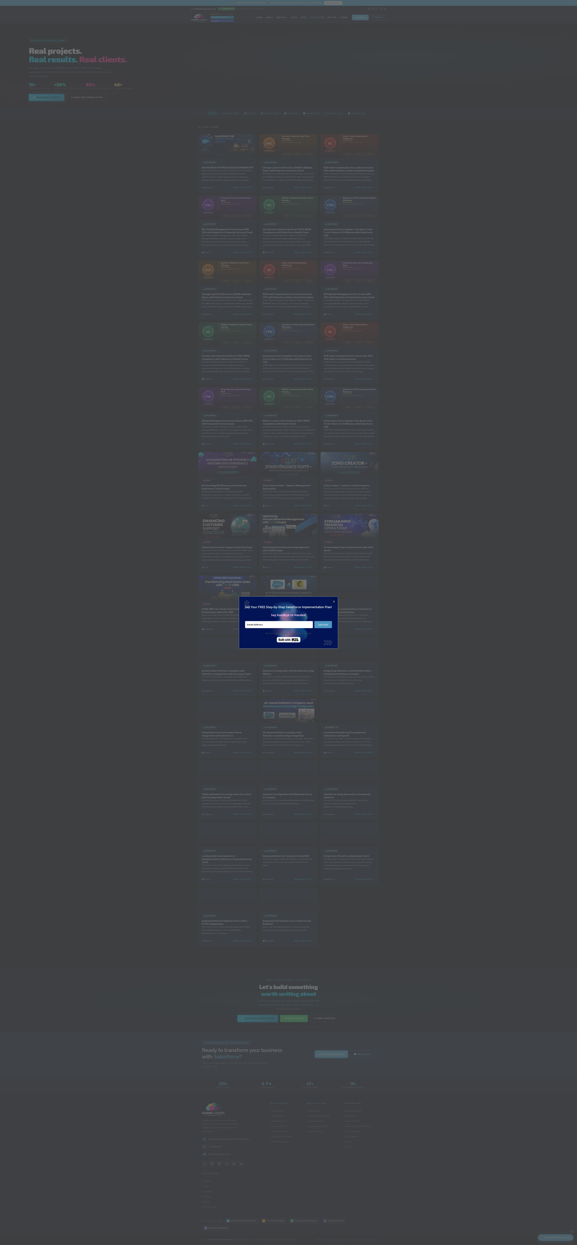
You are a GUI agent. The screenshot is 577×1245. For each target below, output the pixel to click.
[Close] (334, 601)
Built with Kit (288, 639)
